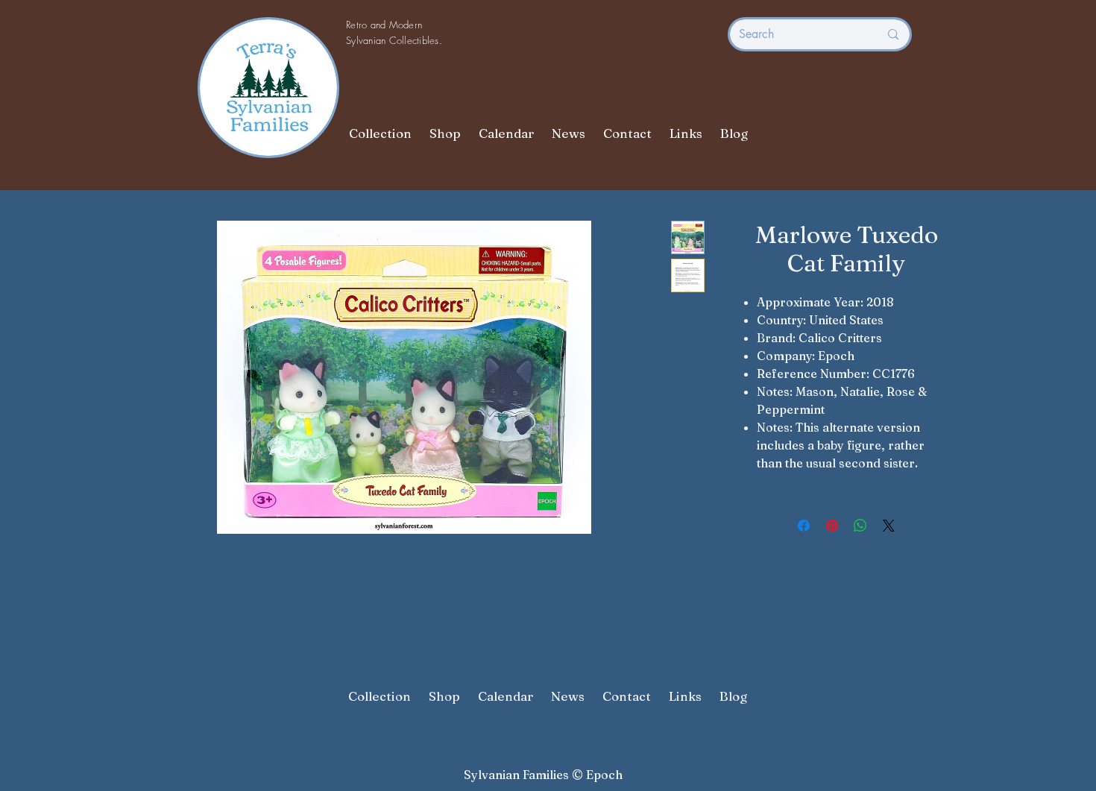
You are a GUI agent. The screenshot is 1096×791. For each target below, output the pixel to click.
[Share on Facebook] (804, 526)
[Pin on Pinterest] (832, 526)
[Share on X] (889, 526)
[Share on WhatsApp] (860, 526)
